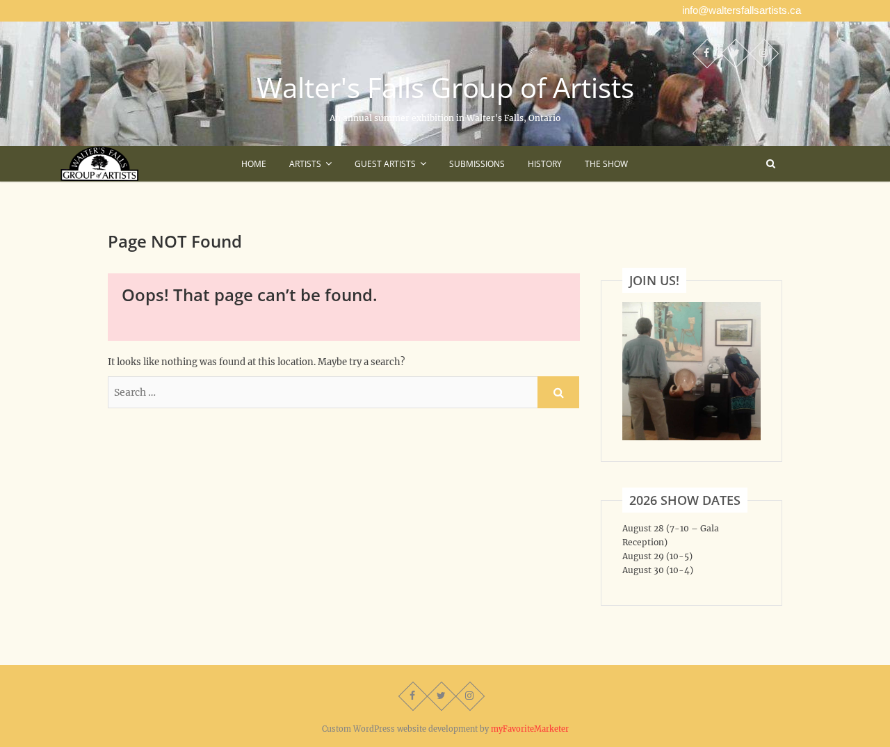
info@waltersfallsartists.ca (741, 10)
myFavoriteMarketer (530, 729)
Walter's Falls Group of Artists (445, 87)
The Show (606, 164)
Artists (305, 164)
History (545, 164)
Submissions (477, 164)
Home (253, 164)
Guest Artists (385, 164)
